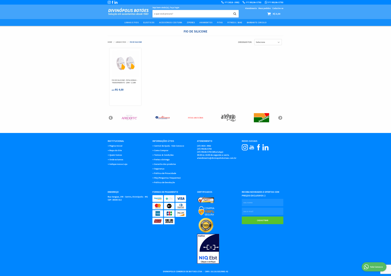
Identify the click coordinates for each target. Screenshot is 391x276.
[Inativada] (218, 249)
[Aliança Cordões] (162, 118)
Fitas (220, 22)
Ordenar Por (244, 42)
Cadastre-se (277, 8)
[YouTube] (252, 147)
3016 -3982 (232, 2)
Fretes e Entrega (162, 159)
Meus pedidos (264, 8)
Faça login (174, 7)
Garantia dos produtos (165, 164)
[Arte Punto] (228, 118)
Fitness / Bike (234, 22)
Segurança (159, 168)
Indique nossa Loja (118, 164)
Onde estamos (116, 159)
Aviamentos (205, 22)
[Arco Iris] (195, 118)
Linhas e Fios (131, 22)
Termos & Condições (164, 155)
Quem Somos (115, 155)
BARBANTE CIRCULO (257, 22)
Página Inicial (115, 145)
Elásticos (149, 22)
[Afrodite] (129, 118)
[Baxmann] (261, 118)
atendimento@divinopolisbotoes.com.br (216, 158)
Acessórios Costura (170, 22)
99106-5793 (253, 2)
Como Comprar (161, 150)
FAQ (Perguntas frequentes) (167, 177)
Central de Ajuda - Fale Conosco (169, 145)
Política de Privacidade (165, 173)
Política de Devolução (164, 182)
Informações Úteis (163, 140)
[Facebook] (112, 2)
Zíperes (191, 22)
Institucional (116, 140)
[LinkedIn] (115, 2)
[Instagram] (109, 2)
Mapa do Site (115, 150)
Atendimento (251, 8)
